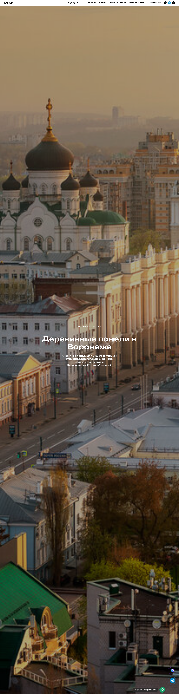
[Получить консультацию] (162, 690)
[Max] (173, 2)
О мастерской (154, 3)
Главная (92, 3)
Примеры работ (118, 3)
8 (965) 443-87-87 (76, 3)
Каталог (103, 3)
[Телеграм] (169, 2)
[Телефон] (165, 2)
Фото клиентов (136, 3)
